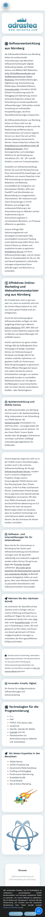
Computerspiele (12, 89)
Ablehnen (30, 914)
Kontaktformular (22, 622)
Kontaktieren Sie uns (14, 251)
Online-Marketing (12, 327)
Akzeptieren (16, 914)
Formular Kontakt (22, 564)
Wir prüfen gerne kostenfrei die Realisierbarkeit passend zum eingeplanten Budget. (22, 570)
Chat (7, 564)
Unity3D (13, 732)
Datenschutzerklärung (12, 907)
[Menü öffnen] (6, 5)
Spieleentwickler (12, 422)
